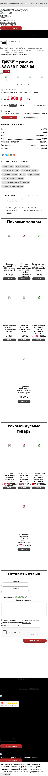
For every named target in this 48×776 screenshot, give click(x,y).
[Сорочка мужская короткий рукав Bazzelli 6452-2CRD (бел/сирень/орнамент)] (24, 236)
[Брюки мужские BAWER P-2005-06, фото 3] (30, 77)
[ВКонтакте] (3, 155)
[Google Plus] (14, 155)
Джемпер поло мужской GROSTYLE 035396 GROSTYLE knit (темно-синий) (24, 539)
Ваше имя (15, 581)
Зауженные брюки (10, 174)
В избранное (29, 117)
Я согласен (5, 775)
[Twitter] (5, 155)
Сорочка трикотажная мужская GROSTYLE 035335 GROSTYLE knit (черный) (9, 479)
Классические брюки (30, 170)
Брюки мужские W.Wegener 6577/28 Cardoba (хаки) (38, 267)
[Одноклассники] (8, 155)
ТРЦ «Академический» (29, 688)
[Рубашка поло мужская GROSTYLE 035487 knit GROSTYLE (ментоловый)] (39, 445)
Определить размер (38, 105)
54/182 (13, 105)
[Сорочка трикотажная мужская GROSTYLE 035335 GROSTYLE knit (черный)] (9, 445)
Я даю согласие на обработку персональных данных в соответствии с (20, 622)
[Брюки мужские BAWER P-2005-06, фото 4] (42, 77)
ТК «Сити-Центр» (23, 679)
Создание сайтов (7, 772)
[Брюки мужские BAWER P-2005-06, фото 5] (7, 80)
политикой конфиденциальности (16, 623)
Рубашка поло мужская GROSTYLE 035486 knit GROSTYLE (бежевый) (24, 478)
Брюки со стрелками (10, 170)
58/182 (22, 105)
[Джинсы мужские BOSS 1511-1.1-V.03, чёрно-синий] (9, 236)
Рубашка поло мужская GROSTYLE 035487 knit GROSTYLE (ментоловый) (38, 478)
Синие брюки (8, 167)
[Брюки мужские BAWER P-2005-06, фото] (6, 77)
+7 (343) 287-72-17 (8, 25)
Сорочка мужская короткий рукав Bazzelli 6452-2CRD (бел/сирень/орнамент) (24, 270)
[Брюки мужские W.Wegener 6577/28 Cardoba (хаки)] (39, 236)
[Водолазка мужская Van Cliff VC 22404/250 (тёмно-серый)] (24, 358)
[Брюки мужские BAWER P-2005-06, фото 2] (18, 77)
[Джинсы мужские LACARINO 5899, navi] (24, 297)
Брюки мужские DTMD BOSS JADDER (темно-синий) (9, 328)
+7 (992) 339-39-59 (8, 22)
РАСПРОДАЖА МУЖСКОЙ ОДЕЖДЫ (16, 182)
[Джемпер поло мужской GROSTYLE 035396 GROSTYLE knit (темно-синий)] (24, 506)
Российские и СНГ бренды (13, 186)
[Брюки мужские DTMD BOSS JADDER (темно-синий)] (9, 297)
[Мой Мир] (11, 155)
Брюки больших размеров (13, 178)
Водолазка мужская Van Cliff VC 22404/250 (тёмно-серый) (24, 389)
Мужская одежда (22, 167)
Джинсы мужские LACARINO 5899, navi (24, 328)
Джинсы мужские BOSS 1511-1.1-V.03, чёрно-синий (9, 267)
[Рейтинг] (16, 597)
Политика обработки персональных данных (19, 757)
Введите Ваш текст (24, 600)
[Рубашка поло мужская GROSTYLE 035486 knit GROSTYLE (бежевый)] (24, 445)
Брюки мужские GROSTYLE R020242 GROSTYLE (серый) (38, 329)
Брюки (22, 174)
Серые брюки (33, 174)
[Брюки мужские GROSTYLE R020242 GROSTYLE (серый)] (39, 297)
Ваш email (15, 588)
